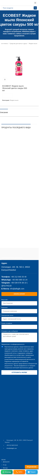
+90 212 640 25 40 (18, 277)
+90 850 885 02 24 (19, 280)
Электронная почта (7, 315)
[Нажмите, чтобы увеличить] (5, 79)
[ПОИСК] (35, 8)
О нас (5, 465)
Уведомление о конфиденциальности (13, 344)
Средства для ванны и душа (18, 43)
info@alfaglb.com (17, 289)
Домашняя (6, 461)
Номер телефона (6, 323)
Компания (4, 307)
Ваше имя (4, 299)
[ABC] (29, 253)
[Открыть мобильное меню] (35, 3)
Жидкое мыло (33, 43)
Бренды (5, 468)
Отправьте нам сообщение (9, 331)
